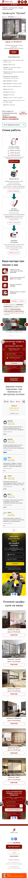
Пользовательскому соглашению (14, 569)
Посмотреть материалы (14, 379)
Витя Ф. (9, 512)
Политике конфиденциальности (14, 568)
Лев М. (9, 457)
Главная (4, 8)
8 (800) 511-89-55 (15, 150)
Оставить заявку (14, 161)
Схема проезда (14, 856)
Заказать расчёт (14, 52)
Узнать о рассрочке (14, 222)
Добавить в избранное (14, 859)
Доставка (14, 301)
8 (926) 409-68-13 (15, 155)
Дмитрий (10, 439)
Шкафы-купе (13, 8)
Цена (5, 301)
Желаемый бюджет (15, 357)
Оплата (21, 301)
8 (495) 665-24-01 (15, 153)
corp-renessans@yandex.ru (14, 849)
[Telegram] (13, 594)
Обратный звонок (14, 846)
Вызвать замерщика (14, 191)
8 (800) (14, 843)
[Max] (15, 594)
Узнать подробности (23, 113)
